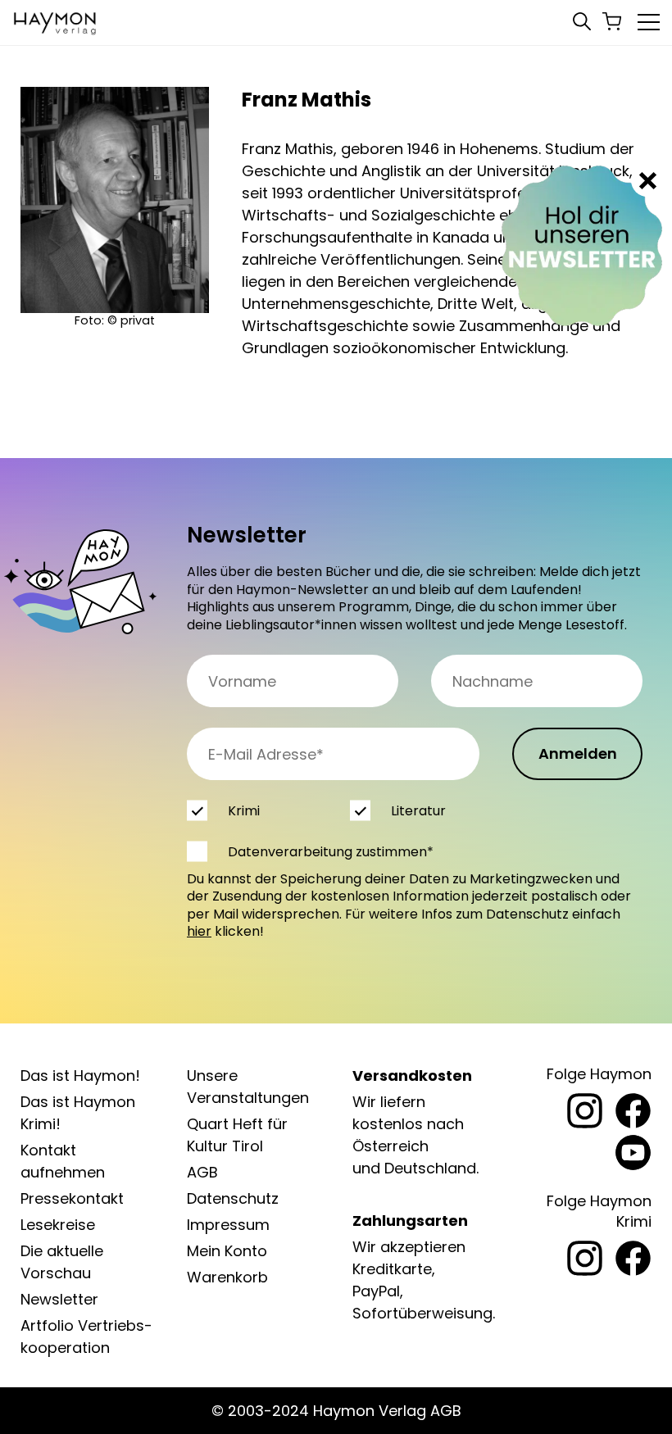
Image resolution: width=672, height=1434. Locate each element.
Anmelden (577, 753)
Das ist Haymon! (80, 1075)
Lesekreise (57, 1224)
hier (199, 931)
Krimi (244, 810)
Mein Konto (227, 1251)
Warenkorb (227, 1277)
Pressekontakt (72, 1198)
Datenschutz (233, 1198)
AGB (202, 1172)
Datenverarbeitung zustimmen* (331, 851)
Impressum (228, 1224)
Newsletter (59, 1299)
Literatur (418, 810)
